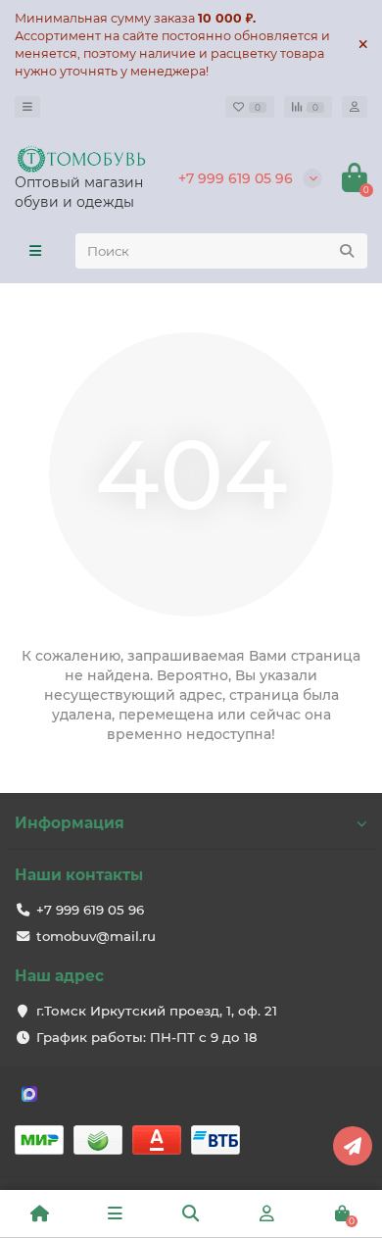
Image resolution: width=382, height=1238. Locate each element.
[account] (354, 107)
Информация (69, 823)
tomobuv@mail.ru (96, 936)
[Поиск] (346, 251)
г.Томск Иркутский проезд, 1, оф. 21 (156, 1010)
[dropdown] (27, 107)
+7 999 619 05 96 (235, 178)
